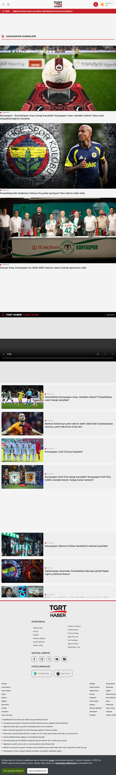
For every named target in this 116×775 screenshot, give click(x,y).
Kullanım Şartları (74, 626)
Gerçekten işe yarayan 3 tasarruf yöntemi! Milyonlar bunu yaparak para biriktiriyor (35, 723)
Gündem (5, 712)
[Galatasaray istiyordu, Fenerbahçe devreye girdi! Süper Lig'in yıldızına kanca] (22, 571)
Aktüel (4, 684)
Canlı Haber (6, 691)
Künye (35, 631)
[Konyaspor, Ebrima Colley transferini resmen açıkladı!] (22, 544)
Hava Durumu (7, 715)
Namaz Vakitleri (96, 708)
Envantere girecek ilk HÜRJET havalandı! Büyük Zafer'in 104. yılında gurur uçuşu (35, 741)
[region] (58, 765)
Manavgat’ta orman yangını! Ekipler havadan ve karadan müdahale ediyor (32, 751)
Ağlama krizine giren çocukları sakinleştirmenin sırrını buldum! (42, 11)
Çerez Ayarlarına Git (37, 771)
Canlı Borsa (6, 687)
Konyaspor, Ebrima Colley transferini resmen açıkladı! (76, 546)
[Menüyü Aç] (8, 4)
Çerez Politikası (39, 642)
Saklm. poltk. (38, 645)
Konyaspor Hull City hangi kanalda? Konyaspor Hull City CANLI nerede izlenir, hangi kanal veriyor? (78, 478)
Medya (92, 705)
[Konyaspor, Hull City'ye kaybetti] (22, 450)
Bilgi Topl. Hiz (73, 637)
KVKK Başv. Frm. (74, 647)
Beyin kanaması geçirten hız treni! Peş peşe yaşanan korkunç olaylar (30, 730)
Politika (93, 715)
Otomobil (93, 712)
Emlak (4, 708)
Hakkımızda (37, 628)
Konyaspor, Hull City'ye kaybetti (64, 451)
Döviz (4, 694)
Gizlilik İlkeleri (73, 630)
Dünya (4, 698)
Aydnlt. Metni (73, 644)
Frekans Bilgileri (39, 638)
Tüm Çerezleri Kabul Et (13, 771)
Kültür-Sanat (94, 687)
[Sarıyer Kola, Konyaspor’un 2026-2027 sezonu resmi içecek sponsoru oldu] (58, 230)
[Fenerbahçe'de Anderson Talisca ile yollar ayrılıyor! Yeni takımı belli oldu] (58, 156)
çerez (51, 760)
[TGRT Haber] (58, 4)
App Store (65, 673)
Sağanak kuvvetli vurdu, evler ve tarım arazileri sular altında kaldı (29, 744)
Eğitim (4, 701)
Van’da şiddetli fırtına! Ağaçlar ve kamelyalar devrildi (24, 737)
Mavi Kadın (94, 701)
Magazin (93, 698)
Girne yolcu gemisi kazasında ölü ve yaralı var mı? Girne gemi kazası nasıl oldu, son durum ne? (40, 734)
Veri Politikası (73, 640)
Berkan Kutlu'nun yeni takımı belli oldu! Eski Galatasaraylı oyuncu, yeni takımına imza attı (79, 425)
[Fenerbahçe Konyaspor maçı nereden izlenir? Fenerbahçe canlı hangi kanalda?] (22, 397)
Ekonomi (5, 705)
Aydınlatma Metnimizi (66, 763)
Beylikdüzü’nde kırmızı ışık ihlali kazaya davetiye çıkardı (25, 720)
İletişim (36, 635)
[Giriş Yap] (95, 4)
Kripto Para (94, 691)
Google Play (43, 673)
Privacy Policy (73, 633)
